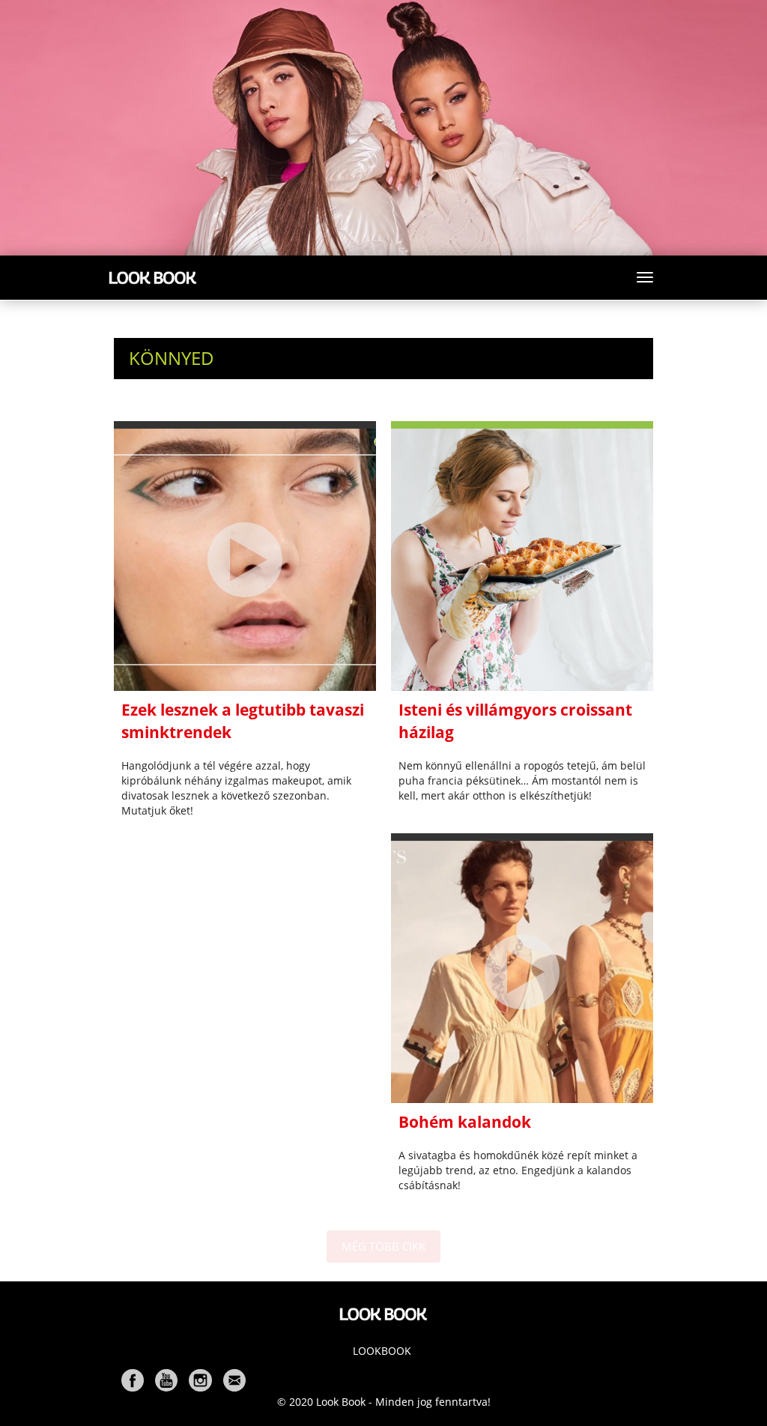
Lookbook (382, 1351)
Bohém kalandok (464, 1121)
